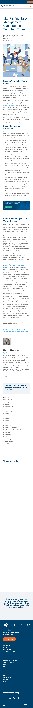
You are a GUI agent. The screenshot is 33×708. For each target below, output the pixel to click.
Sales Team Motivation (9, 436)
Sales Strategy (7, 434)
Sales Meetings (7, 425)
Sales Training (7, 439)
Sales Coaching (7, 413)
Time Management (8, 441)
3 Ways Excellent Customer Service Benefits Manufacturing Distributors (15, 487)
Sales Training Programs (9, 647)
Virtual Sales (6, 443)
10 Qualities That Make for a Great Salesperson (14, 528)
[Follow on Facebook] (18, 698)
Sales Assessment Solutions (10, 651)
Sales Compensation (8, 416)
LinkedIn (5, 352)
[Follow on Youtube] (10, 698)
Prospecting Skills (7, 409)
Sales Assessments (8, 411)
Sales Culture (6, 418)
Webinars (5, 664)
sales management (9, 105)
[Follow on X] (14, 698)
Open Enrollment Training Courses (11, 655)
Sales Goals (6, 420)
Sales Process (6, 432)
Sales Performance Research (10, 670)
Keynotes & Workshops (9, 653)
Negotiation (6, 404)
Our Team (5, 679)
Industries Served (7, 685)
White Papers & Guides (9, 662)
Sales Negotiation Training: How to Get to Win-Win (16, 567)
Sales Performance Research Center (12, 430)
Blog (4, 666)
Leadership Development (9, 402)
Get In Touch (9, 639)
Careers (5, 681)
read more (10, 502)
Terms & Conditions (11, 705)
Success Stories (7, 668)
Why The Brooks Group (9, 677)
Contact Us (30, 2)
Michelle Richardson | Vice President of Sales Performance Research (13, 37)
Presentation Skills (8, 406)
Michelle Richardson (11, 350)
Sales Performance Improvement (11, 427)
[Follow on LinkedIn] (5, 698)
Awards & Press (7, 683)
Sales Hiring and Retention (10, 423)
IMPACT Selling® (7, 399)
